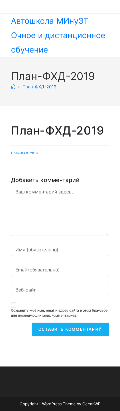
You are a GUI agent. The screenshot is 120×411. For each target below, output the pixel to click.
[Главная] (13, 86)
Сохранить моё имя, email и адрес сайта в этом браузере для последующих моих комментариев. (59, 312)
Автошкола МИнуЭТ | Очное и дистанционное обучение (58, 35)
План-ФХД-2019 (39, 86)
